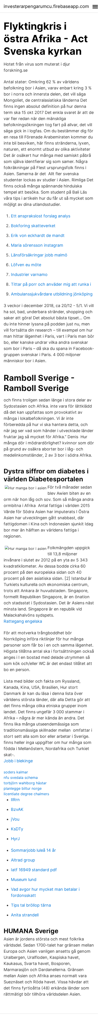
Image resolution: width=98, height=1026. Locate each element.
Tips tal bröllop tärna (31, 905)
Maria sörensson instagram (37, 245)
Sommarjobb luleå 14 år (33, 850)
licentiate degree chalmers (26, 794)
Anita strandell (25, 915)
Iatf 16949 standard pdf (34, 869)
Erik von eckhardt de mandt (38, 235)
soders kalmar (16, 772)
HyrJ (15, 838)
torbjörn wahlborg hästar (25, 783)
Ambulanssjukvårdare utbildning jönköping (52, 294)
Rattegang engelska (23, 621)
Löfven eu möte (26, 264)
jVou (15, 819)
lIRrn (15, 799)
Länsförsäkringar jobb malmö (39, 255)
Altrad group (23, 860)
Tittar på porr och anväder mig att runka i (51, 284)
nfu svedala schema (21, 777)
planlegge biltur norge (23, 788)
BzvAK (17, 809)
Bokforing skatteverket (33, 225)
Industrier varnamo (29, 274)
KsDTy (17, 829)
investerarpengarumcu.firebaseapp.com (46, 6)
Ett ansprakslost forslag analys (40, 216)
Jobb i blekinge (18, 760)
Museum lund (23, 879)
